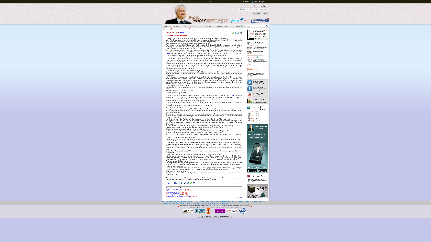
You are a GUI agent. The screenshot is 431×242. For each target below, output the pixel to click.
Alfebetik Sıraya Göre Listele (256, 179)
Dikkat (168, 53)
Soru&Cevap (215, 203)
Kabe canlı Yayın (206, 203)
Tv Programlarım (192, 29)
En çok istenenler (167, 203)
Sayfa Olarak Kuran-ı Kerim (226, 201)
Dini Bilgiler (176, 203)
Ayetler (260, 201)
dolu (227, 80)
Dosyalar (184, 26)
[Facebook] (175, 183)
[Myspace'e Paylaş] (182, 183)
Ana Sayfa (247, 1)
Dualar (200, 26)
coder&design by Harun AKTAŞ (224, 217)
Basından (219, 26)
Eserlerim (174, 29)
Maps (255, 1)
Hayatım (166, 29)
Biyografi (176, 26)
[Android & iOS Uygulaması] (257, 172)
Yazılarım (182, 29)
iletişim (228, 203)
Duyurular (192, 26)
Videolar (182, 203)
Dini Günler (254, 201)
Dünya (233, 95)
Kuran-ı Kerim (209, 26)
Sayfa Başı (239, 197)
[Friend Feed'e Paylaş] (188, 183)
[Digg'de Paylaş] (194, 183)
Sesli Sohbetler (189, 203)
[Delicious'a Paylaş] (185, 183)
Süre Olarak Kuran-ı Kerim (242, 201)
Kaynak (182, 32)
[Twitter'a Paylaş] (179, 183)
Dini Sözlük (197, 203)
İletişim (262, 1)
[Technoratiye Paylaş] (191, 183)
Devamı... (250, 53)
